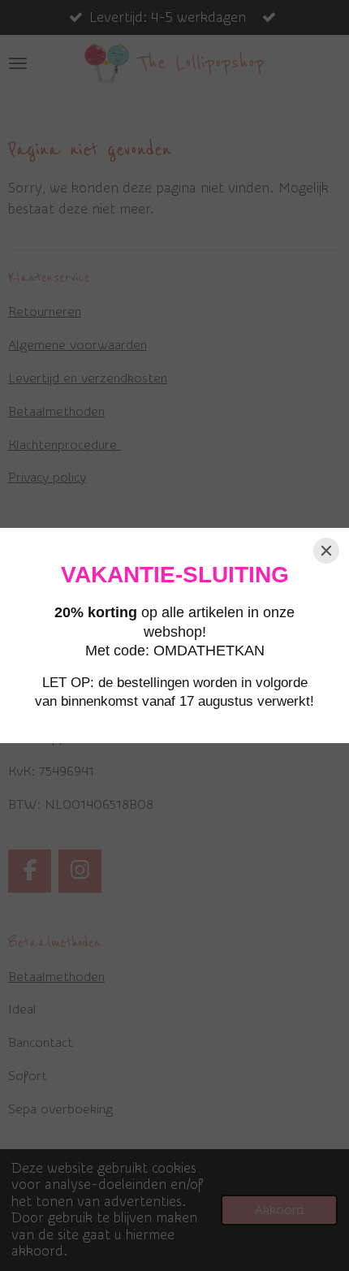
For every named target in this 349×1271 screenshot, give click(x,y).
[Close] (326, 551)
